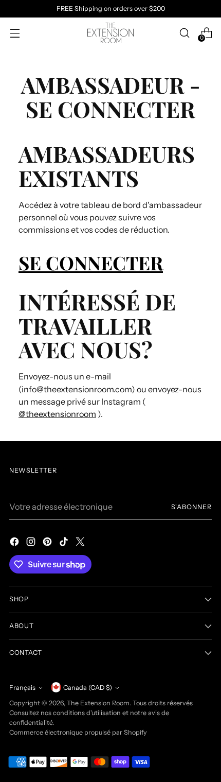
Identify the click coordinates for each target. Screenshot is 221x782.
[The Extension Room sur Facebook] (15, 543)
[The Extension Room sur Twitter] (81, 543)
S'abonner (191, 507)
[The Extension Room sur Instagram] (32, 543)
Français (22, 687)
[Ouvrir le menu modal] (14, 33)
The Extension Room (98, 703)
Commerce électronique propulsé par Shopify (78, 732)
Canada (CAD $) (87, 687)
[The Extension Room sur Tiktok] (65, 543)
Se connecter (91, 262)
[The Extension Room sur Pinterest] (48, 543)
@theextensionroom (57, 414)
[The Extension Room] (110, 33)
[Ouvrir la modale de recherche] (184, 33)
